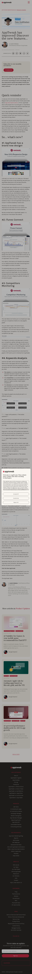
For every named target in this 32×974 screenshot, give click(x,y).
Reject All (16, 502)
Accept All (16, 494)
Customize (16, 498)
